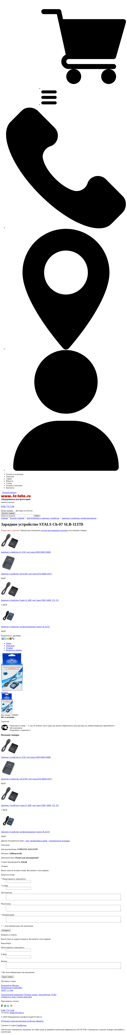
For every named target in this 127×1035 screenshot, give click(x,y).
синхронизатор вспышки (59, 841)
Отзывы (9, 648)
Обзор (8, 643)
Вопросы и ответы (14, 650)
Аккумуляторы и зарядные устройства (43, 518)
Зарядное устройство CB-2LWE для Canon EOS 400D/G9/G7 (26, 574)
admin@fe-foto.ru (17, 1013)
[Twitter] (5, 638)
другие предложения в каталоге (54, 530)
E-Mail (4, 886)
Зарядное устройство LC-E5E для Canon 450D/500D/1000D (26, 552)
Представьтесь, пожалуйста (13, 879)
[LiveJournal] (13, 638)
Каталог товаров (17, 518)
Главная (4, 518)
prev (2, 692)
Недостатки (6, 904)
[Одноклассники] (8, 638)
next (6, 692)
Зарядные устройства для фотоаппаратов (79, 518)
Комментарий (7, 915)
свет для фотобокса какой (36, 841)
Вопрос (4, 961)
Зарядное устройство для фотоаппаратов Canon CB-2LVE (25, 627)
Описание (10, 646)
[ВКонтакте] (2, 638)
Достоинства (6, 893)
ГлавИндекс (21, 1025)
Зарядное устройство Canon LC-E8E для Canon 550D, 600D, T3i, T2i (30, 600)
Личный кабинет (9, 492)
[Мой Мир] (10, 638)
